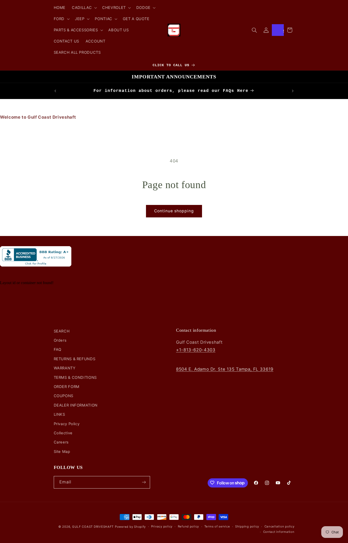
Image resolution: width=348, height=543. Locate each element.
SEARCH (62, 331)
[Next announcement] (292, 91)
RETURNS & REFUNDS (75, 359)
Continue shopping (174, 210)
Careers (61, 442)
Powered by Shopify (130, 526)
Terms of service (217, 526)
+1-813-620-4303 (195, 349)
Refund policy (188, 526)
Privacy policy (161, 526)
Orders (60, 340)
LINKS (59, 414)
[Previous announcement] (55, 91)
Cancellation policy (279, 526)
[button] (84, 7)
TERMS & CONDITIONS (75, 377)
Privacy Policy (67, 424)
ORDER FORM (66, 387)
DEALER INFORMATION (76, 405)
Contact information (279, 532)
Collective (63, 433)
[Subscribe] (144, 482)
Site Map (62, 451)
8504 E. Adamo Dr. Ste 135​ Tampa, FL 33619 (224, 369)
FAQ (57, 349)
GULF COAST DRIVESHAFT (93, 526)
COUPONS (63, 396)
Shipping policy (247, 526)
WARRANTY (65, 368)
